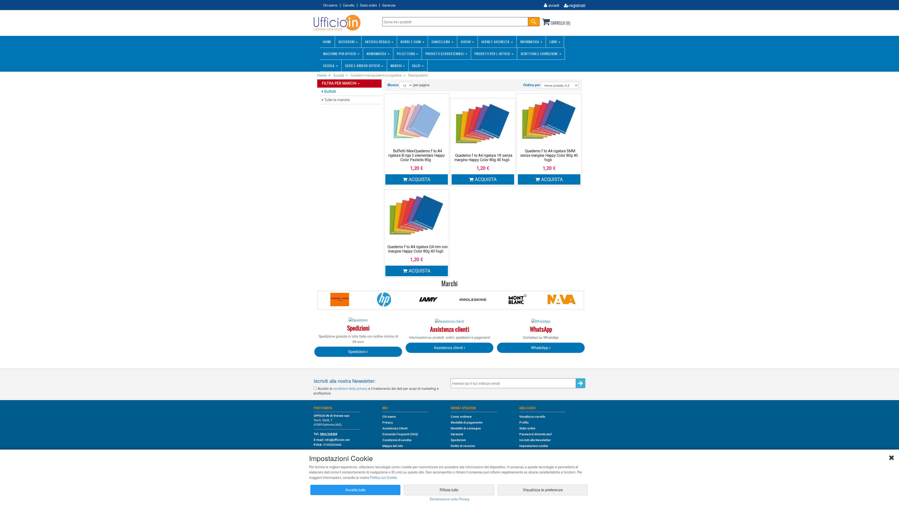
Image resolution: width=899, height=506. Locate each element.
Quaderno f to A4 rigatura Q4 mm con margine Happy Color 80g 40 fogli (417, 249)
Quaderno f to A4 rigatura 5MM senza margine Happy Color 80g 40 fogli (549, 155)
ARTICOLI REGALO (378, 41)
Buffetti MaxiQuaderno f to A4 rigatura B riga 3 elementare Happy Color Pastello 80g (416, 155)
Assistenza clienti (449, 347)
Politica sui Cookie (383, 477)
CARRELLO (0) (560, 23)
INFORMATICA (530, 41)
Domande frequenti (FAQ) (400, 434)
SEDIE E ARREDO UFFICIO (363, 65)
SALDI (416, 65)
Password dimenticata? (535, 434)
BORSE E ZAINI (411, 41)
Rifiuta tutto (449, 489)
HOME (327, 41)
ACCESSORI (347, 41)
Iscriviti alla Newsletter (535, 440)
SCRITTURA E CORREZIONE (540, 53)
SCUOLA (329, 65)
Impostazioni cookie (533, 446)
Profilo (524, 422)
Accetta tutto (355, 489)
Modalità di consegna (466, 428)
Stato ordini (368, 5)
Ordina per (531, 84)
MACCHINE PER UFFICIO (340, 53)
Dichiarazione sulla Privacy (449, 499)
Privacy (387, 422)
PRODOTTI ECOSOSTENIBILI (445, 53)
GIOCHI (466, 41)
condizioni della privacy (350, 388)
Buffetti (329, 91)
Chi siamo (330, 5)
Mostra (392, 84)
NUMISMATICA (377, 53)
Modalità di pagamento (467, 422)
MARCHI (396, 65)
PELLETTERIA (406, 53)
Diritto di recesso (463, 446)
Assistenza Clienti (394, 428)
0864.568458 (328, 434)
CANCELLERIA (441, 41)
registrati (577, 5)
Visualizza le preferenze (543, 489)
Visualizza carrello (532, 416)
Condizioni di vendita (396, 440)
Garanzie (389, 5)
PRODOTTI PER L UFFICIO (493, 53)
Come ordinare (461, 416)
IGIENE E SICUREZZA (496, 41)
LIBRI (553, 41)
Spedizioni (357, 351)
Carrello (348, 5)
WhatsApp (540, 347)
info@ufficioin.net (337, 440)
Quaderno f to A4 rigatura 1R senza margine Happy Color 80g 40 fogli (483, 157)
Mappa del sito (392, 446)
